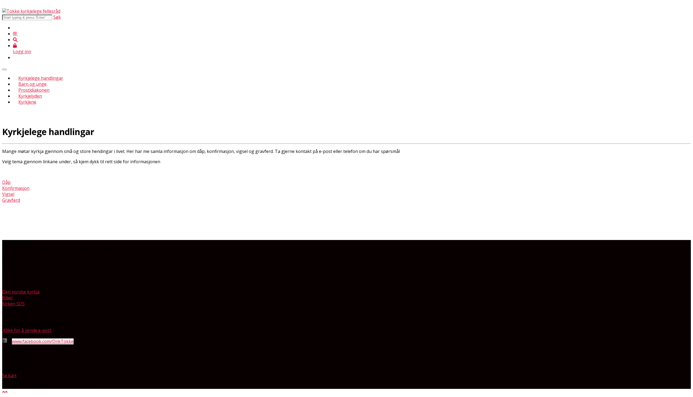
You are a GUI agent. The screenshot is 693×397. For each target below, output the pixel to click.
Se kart (9, 376)
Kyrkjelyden (30, 96)
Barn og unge (32, 84)
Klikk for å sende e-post (27, 330)
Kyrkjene (27, 102)
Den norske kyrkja (21, 292)
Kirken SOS (13, 304)
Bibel (7, 298)
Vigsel (8, 194)
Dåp (6, 182)
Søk (57, 17)
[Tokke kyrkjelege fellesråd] (31, 11)
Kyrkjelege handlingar (40, 78)
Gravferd (11, 200)
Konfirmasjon (16, 188)
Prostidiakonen (34, 90)
